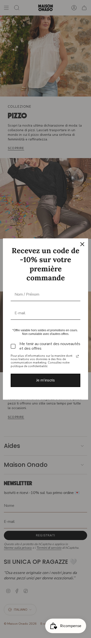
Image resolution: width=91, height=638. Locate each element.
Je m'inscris (45, 380)
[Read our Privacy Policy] (77, 356)
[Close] (82, 244)
